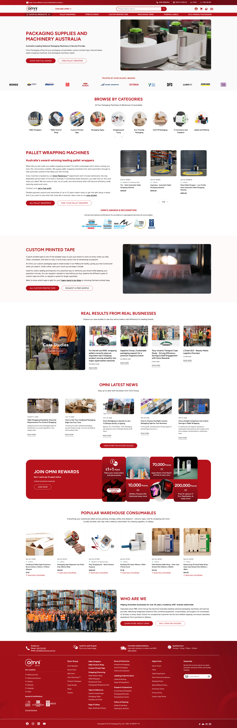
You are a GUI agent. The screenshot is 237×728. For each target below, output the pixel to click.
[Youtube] (44, 723)
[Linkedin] (38, 723)
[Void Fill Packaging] (160, 119)
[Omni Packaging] (33, 9)
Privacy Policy (157, 693)
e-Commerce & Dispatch (123, 691)
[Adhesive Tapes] (97, 119)
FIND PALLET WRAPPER (72, 61)
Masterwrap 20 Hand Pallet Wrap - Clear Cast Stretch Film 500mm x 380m (196, 567)
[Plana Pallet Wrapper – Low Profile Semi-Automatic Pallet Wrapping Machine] (193, 163)
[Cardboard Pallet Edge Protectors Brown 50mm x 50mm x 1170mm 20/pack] (40, 542)
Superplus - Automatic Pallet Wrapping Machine (160, 186)
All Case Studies (55, 351)
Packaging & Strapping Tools (99, 685)
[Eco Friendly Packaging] (139, 119)
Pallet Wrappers (67, 14)
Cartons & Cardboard (121, 671)
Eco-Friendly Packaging (200, 14)
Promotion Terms (158, 689)
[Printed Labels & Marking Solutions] (201, 119)
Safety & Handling (120, 705)
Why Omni (71, 673)
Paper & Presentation (121, 682)
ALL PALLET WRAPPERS (40, 203)
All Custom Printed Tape (42, 288)
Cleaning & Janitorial (121, 708)
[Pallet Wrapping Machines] (35, 119)
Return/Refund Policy (159, 685)
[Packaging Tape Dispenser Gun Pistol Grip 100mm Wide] (71, 542)
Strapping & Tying (95, 682)
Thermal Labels (171, 14)
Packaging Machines (121, 694)
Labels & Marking (120, 679)
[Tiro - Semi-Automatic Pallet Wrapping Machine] (133, 163)
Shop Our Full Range (41, 61)
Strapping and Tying (118, 131)
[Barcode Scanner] (211, 9)
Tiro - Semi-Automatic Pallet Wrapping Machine (130, 186)
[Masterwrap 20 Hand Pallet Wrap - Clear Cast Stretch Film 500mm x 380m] (197, 542)
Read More (93, 368)
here (94, 648)
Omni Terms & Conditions (161, 677)
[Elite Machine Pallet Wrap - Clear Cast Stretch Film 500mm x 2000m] (166, 542)
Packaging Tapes (146, 14)
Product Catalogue (74, 681)
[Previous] (16, 548)
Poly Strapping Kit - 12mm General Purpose (101, 566)
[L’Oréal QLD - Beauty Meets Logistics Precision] (197, 336)
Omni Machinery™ (74, 677)
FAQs (195, 2)
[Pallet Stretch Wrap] (56, 119)
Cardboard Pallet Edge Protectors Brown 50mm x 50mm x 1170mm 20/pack (38, 567)
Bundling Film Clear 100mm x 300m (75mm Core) (133, 566)
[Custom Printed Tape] (77, 119)
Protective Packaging (121, 664)
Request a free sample (77, 288)
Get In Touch (156, 666)
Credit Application (158, 673)
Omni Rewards (164, 2)
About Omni (71, 670)
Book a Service (181, 2)
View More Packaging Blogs (118, 445)
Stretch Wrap (92, 14)
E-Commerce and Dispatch (181, 131)
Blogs (69, 689)
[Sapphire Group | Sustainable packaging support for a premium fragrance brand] (134, 336)
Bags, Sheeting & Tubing (97, 708)
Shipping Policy (157, 681)
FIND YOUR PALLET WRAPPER (74, 203)
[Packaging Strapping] (118, 119)
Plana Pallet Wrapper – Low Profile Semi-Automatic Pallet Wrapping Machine (193, 187)
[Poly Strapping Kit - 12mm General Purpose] (103, 542)
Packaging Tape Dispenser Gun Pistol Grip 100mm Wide (70, 566)
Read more (31, 434)
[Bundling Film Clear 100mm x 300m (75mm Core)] (134, 542)
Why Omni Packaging (170, 623)
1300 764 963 (207, 2)
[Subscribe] (208, 676)
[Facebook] (27, 723)
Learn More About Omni (136, 623)
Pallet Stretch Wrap (56, 131)
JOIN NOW (43, 487)
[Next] (121, 137)
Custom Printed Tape (118, 14)
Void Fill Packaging (160, 130)
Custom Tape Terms (159, 696)
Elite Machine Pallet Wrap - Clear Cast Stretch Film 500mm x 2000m (165, 566)
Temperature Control (121, 697)
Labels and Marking (201, 130)
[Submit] (164, 9)
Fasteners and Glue (95, 699)
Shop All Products (38, 14)
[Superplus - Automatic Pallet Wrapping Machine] (163, 163)
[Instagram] (33, 723)
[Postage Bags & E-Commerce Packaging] (180, 119)
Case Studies (72, 685)
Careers (70, 693)
